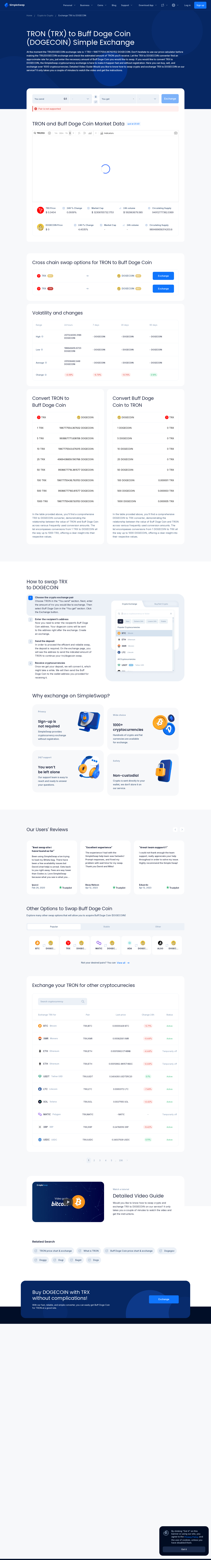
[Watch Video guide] (68, 1202)
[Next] (182, 829)
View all (121, 962)
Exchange (163, 1299)
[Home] (32, 5)
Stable (106, 926)
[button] (66, 605)
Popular (54, 926)
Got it (184, 1549)
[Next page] (127, 1160)
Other (158, 926)
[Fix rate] (95, 96)
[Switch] (95, 102)
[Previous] (175, 829)
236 (121, 1160)
